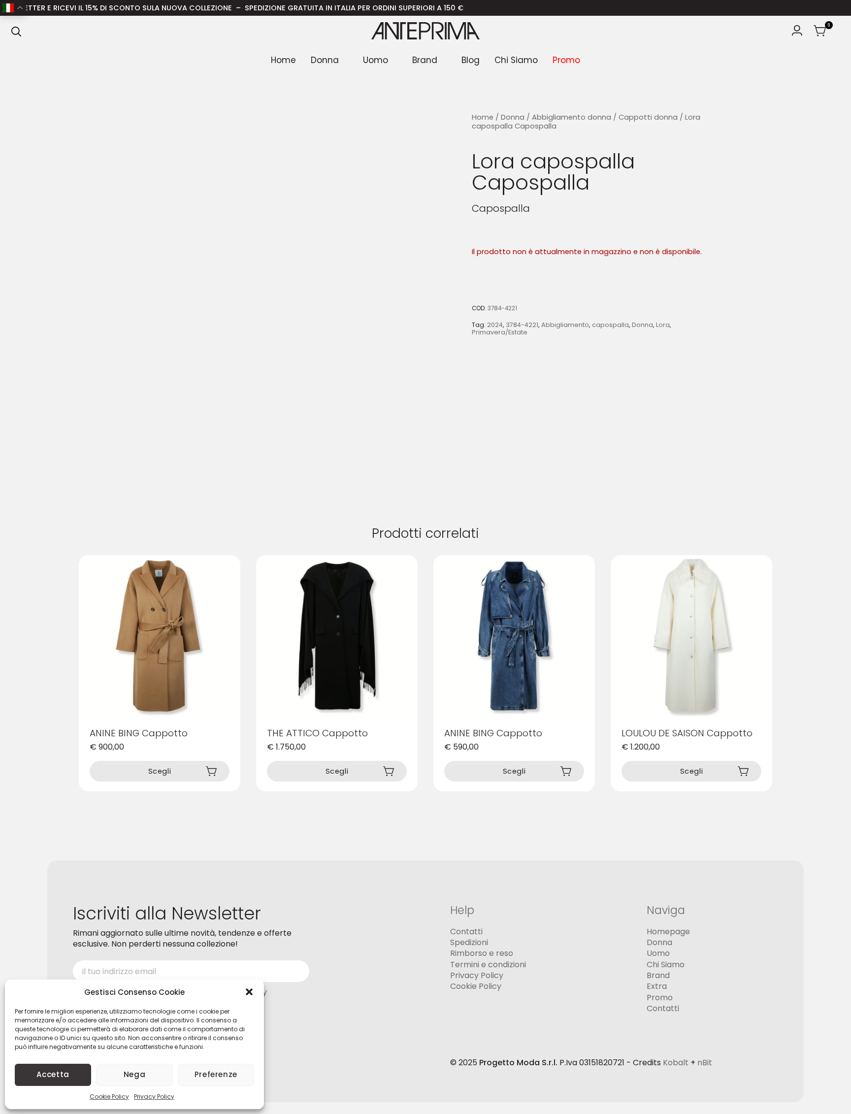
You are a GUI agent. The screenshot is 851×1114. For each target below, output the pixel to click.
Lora (663, 325)
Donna (325, 60)
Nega (135, 1074)
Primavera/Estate (499, 332)
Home (283, 60)
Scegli (159, 771)
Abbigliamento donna (571, 117)
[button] (249, 992)
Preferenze (216, 1074)
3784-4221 (522, 325)
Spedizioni (469, 942)
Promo (566, 60)
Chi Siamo (516, 60)
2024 (495, 325)
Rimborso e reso (481, 953)
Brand (424, 60)
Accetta (52, 1074)
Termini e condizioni (488, 964)
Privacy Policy (154, 1096)
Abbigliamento (565, 325)
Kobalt (675, 1063)
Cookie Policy (109, 1096)
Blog (470, 60)
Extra (657, 986)
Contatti (466, 931)
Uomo (375, 60)
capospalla (610, 325)
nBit (704, 1063)
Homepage (668, 931)
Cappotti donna (648, 117)
